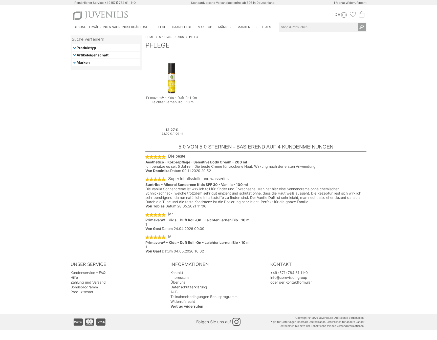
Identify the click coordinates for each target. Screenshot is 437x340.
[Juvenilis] (145, 15)
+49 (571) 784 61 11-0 (120, 3)
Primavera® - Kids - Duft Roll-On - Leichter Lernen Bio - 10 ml (198, 220)
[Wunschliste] (353, 15)
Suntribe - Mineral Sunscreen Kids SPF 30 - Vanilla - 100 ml (196, 184)
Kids (181, 37)
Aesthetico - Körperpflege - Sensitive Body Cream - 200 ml (196, 162)
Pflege (194, 37)
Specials (165, 37)
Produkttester (82, 292)
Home (149, 37)
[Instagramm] (236, 322)
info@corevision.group (288, 277)
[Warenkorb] (362, 15)
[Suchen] (362, 27)
